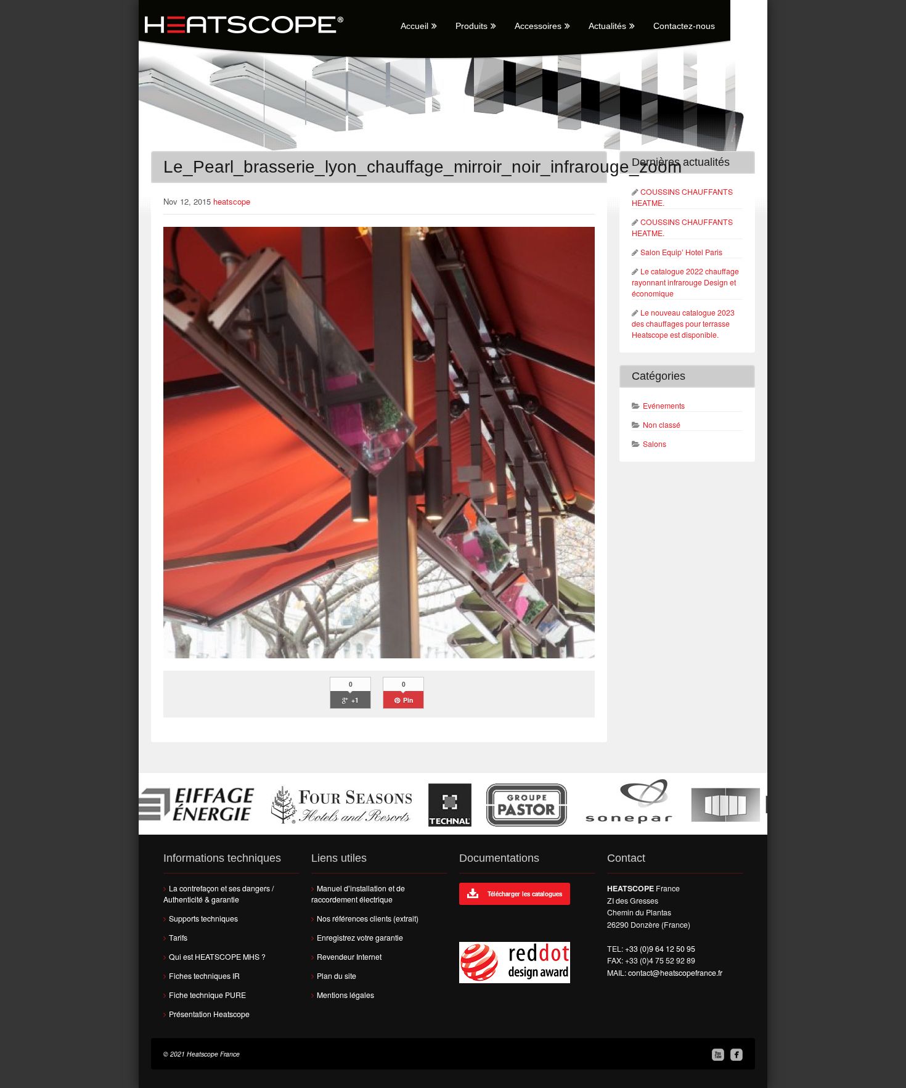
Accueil (414, 26)
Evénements (664, 405)
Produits (471, 26)
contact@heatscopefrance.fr (675, 972)
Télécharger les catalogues (525, 894)
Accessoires (538, 26)
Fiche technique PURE (207, 994)
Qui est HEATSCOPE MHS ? (217, 956)
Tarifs (178, 937)
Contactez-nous (684, 26)
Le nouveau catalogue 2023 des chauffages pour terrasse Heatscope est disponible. (683, 323)
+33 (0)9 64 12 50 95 (660, 948)
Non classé (661, 424)
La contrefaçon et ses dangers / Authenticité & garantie (218, 894)
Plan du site (336, 975)
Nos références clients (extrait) (367, 918)
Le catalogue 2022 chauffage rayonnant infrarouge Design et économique (685, 282)
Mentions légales (345, 994)
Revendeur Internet (349, 956)
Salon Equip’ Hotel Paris (681, 252)
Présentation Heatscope (209, 1014)
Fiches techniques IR (204, 975)
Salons (654, 443)
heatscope (231, 201)
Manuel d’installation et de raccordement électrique (358, 894)
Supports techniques (203, 918)
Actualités (607, 26)
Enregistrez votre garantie (360, 937)
